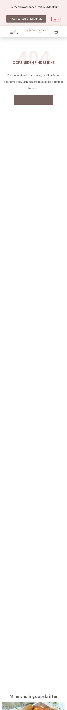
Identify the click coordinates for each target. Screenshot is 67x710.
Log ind (56, 19)
